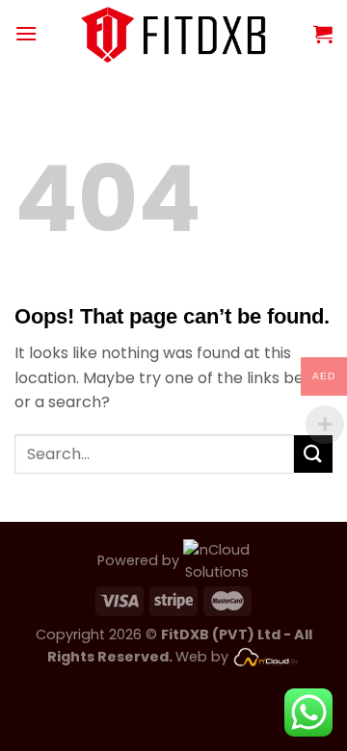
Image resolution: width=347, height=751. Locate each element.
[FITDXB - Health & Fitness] (174, 33)
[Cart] (323, 34)
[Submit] (313, 454)
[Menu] (26, 33)
